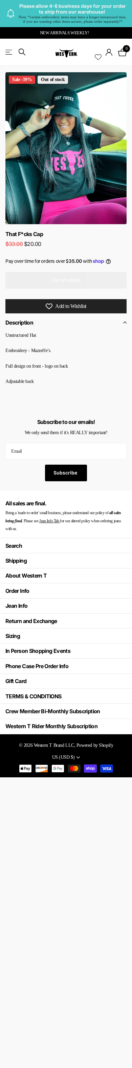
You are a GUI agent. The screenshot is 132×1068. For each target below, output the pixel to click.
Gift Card (15, 681)
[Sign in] (109, 52)
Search (13, 545)
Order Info (17, 590)
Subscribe (66, 472)
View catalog (9, 52)
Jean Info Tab (49, 521)
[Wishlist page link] (98, 52)
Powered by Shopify (94, 745)
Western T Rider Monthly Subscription (51, 726)
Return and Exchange (31, 621)
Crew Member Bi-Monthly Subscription (52, 711)
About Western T (26, 575)
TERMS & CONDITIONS (33, 696)
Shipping (16, 560)
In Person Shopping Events (37, 650)
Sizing (12, 636)
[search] (22, 52)
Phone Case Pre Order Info (36, 666)
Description (19, 322)
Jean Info (16, 605)
